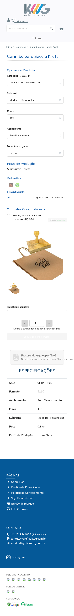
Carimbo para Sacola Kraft (44, 47)
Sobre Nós (17, 482)
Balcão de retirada (22, 503)
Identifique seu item (18, 306)
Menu (38, 38)
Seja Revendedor (22, 498)
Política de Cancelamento (27, 492)
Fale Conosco (19, 509)
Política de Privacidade (25, 487)
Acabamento (14, 128)
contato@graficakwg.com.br (28, 538)
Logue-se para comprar (37, 336)
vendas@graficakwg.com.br (27, 543)
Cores (10, 111)
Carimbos (21, 47)
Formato (16, 146)
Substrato (12, 93)
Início (9, 47)
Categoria (17, 75)
